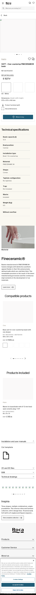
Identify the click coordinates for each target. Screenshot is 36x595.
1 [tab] (17, 54)
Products (5, 539)
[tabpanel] (18, 35)
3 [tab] (18, 358)
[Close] (33, 561)
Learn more (6, 287)
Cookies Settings (18, 579)
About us (5, 556)
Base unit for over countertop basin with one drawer (17, 331)
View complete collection (11, 517)
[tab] (18, 441)
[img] (5, 345)
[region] (18, 576)
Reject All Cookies (18, 590)
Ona (4, 325)
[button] (3, 8)
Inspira (5, 501)
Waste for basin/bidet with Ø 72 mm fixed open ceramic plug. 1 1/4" (17, 408)
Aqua (4, 402)
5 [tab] (22, 358)
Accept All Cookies (18, 584)
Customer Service (9, 547)
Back (5, 15)
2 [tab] (19, 54)
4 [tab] (20, 358)
